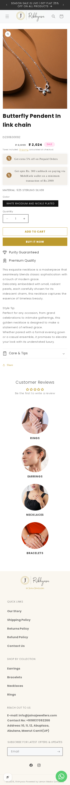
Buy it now (35, 242)
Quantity (8, 211)
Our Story (14, 611)
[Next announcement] (63, 5)
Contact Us (16, 646)
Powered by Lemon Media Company (45, 781)
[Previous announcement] (7, 5)
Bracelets (35, 553)
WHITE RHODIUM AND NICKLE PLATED (30, 203)
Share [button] (10, 365)
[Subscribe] (58, 751)
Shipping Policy (19, 620)
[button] (7, 16)
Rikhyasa (20, 781)
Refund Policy (17, 637)
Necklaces (35, 515)
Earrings (35, 476)
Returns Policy (18, 629)
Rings (35, 438)
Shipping (24, 149)
